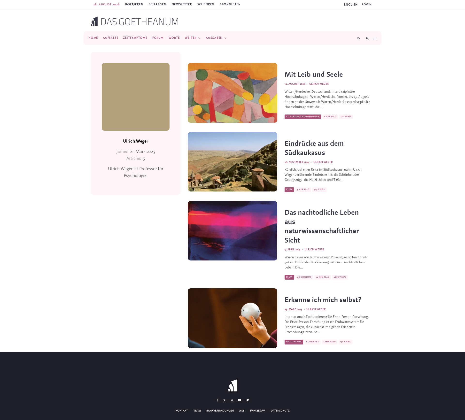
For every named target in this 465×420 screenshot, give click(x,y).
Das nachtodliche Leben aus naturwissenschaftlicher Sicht (322, 226)
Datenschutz (280, 410)
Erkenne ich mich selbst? (323, 300)
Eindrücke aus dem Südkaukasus (314, 148)
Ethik (289, 190)
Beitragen (157, 4)
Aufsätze (110, 37)
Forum (158, 37)
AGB (242, 410)
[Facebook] (217, 400)
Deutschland (294, 342)
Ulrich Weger (135, 141)
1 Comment (312, 342)
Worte (174, 37)
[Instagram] (232, 400)
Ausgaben (214, 37)
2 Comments (304, 277)
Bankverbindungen (220, 410)
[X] (224, 400)
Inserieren (134, 4)
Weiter (191, 37)
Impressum (257, 410)
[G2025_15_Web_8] (232, 231)
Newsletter (182, 4)
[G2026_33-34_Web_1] (232, 93)
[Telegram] (247, 400)
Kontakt (182, 410)
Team (197, 410)
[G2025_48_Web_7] (232, 162)
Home (93, 37)
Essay (289, 277)
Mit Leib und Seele (314, 75)
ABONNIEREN (230, 4)
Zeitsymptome (135, 37)
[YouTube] (239, 400)
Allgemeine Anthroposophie (302, 117)
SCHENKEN (205, 4)
